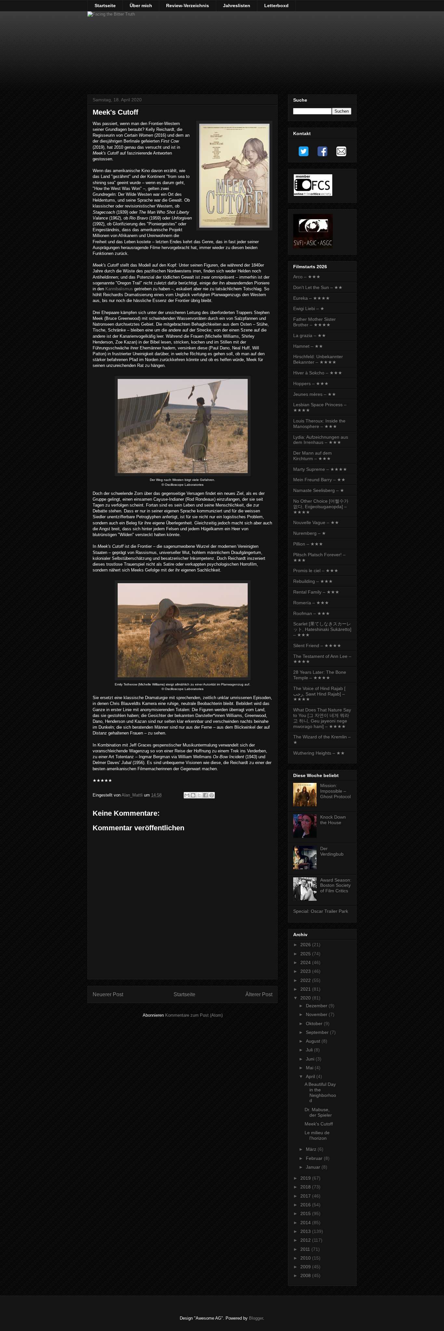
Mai (310, 1067)
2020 (306, 997)
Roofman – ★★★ (311, 613)
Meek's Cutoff (319, 1123)
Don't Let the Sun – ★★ (318, 287)
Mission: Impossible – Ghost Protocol (335, 791)
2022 (306, 980)
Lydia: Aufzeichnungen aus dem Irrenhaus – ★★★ (320, 439)
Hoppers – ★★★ (311, 383)
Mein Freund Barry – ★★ (319, 479)
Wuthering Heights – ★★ (319, 753)
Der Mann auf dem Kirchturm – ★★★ (312, 455)
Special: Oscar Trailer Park (320, 911)
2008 (306, 1275)
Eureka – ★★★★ (311, 298)
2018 (306, 1186)
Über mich (141, 5)
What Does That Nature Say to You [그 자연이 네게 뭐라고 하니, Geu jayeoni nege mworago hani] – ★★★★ (322, 718)
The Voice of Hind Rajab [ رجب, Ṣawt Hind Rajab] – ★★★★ (319, 694)
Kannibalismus (119, 288)
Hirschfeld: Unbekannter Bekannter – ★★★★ (318, 359)
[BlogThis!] (193, 795)
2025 (306, 953)
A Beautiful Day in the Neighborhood (320, 1092)
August (313, 1041)
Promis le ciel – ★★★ (315, 570)
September (318, 1032)
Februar (315, 1158)
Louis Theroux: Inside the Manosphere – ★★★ (319, 423)
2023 (306, 971)
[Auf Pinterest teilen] (211, 795)
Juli (310, 1049)
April (311, 1076)
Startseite (105, 5)
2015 (306, 1213)
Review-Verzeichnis (187, 5)
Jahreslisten (236, 5)
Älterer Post (258, 994)
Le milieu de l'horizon (317, 1135)
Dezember (317, 1005)
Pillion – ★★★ (308, 543)
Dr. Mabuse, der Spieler (318, 1112)
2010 (306, 1258)
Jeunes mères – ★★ (314, 394)
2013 (306, 1231)
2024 (306, 962)
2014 (306, 1222)
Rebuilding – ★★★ (313, 581)
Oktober (315, 1023)
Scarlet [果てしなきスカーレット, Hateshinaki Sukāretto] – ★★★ (322, 629)
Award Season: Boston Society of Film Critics (335, 885)
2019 (306, 1178)
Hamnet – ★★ (308, 346)
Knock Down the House (333, 819)
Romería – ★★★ (311, 602)
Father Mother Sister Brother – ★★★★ (314, 322)
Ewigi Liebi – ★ (308, 308)
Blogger (256, 1318)
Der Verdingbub (332, 851)
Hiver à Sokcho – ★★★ (317, 372)
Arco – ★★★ (306, 276)
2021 (306, 989)
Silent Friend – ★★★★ (317, 645)
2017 (306, 1196)
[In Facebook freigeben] (205, 795)
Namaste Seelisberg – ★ (318, 490)
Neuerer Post (108, 994)
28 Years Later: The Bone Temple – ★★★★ (319, 675)
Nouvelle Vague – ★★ (316, 522)
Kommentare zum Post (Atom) (194, 1015)
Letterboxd (276, 5)
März (312, 1149)
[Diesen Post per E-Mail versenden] (187, 795)
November (317, 1014)
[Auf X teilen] (199, 795)
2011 (305, 1249)
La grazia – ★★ (309, 335)
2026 (306, 944)
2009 (306, 1266)
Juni (311, 1058)
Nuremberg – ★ (309, 533)
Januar (313, 1167)
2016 (306, 1204)
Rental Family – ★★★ (316, 592)
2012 (306, 1240)
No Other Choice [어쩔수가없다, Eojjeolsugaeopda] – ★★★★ (320, 506)
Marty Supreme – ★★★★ (320, 469)
